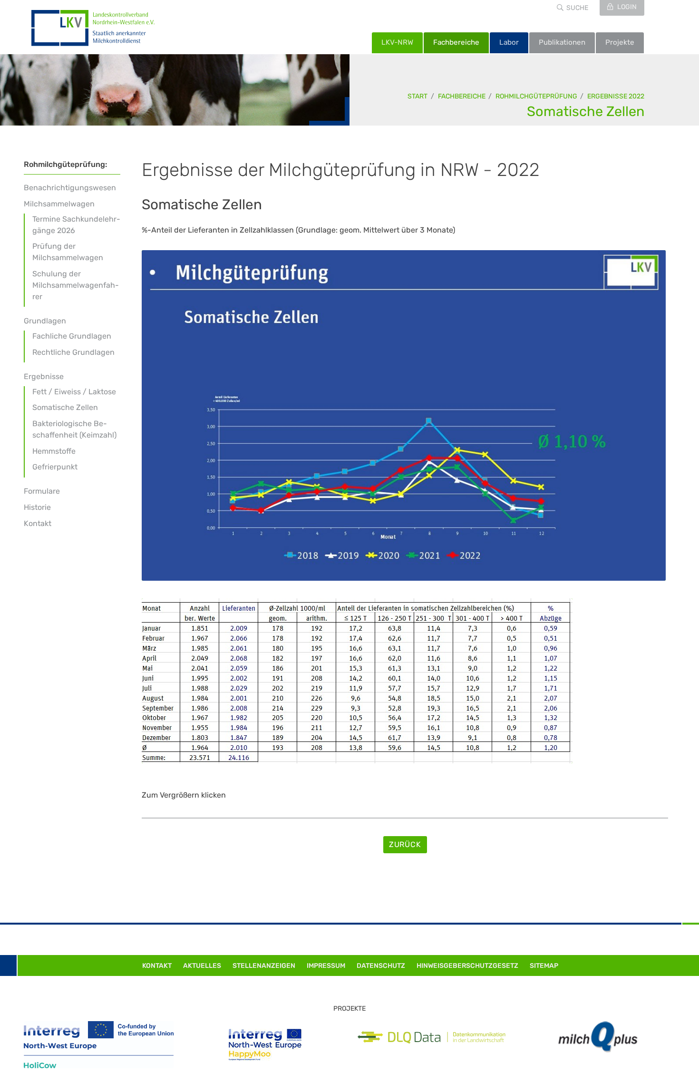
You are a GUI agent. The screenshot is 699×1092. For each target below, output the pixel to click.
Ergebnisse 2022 (615, 96)
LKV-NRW (397, 42)
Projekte (619, 42)
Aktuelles (202, 966)
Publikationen (562, 42)
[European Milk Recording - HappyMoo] (265, 1045)
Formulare (42, 491)
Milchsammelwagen (59, 203)
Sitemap (544, 966)
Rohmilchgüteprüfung (536, 96)
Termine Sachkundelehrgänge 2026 (76, 224)
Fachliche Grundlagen (71, 336)
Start (417, 96)
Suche (577, 8)
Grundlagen (45, 320)
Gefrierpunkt (55, 466)
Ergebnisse (44, 376)
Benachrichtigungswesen (70, 187)
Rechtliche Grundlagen (73, 352)
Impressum (326, 966)
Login (626, 7)
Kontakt (37, 523)
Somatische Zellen (585, 111)
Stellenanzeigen (264, 966)
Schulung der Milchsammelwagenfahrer (75, 285)
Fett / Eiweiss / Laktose (74, 391)
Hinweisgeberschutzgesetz (467, 966)
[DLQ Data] (431, 1037)
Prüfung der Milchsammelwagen (67, 252)
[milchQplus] (598, 1037)
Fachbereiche (456, 42)
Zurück (405, 844)
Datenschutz (381, 966)
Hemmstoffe (54, 451)
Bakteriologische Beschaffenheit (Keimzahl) (74, 429)
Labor (509, 42)
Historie (37, 507)
